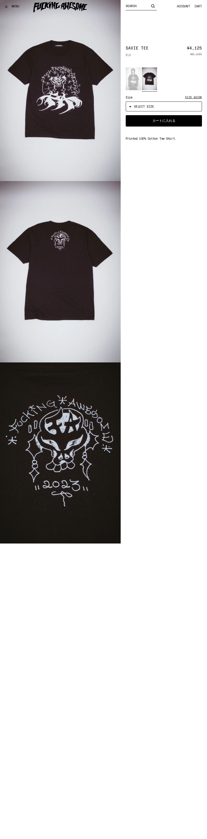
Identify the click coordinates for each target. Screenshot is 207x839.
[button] (133, 78)
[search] (153, 5)
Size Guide (193, 97)
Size (129, 97)
